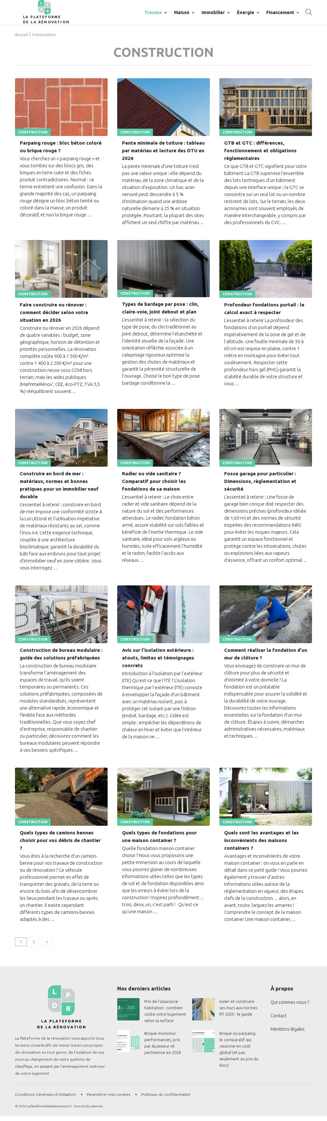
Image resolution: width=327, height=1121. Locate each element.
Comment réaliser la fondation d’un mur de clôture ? (265, 653)
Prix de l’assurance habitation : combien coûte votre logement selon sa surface (165, 1011)
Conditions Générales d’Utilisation (45, 1094)
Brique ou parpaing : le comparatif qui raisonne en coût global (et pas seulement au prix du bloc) (238, 1049)
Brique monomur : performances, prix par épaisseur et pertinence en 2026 (162, 1043)
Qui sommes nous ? (289, 1002)
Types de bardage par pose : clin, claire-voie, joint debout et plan (160, 307)
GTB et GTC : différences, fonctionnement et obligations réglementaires (260, 150)
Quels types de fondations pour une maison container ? (159, 836)
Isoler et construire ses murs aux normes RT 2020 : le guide (238, 1007)
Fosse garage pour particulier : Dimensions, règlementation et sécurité (260, 481)
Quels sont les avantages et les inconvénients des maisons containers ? (261, 840)
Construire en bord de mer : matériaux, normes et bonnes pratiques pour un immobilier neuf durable (59, 485)
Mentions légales (287, 1029)
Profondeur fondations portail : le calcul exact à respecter (264, 308)
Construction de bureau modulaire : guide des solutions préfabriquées (61, 653)
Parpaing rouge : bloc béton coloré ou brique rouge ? (61, 146)
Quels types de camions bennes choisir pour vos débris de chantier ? (60, 840)
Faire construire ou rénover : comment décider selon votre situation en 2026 (54, 312)
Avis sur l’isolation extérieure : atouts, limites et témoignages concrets (158, 657)
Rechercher (309, 12)
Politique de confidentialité (165, 1094)
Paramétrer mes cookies (108, 1094)
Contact (278, 1015)
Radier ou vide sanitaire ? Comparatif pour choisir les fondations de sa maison (154, 481)
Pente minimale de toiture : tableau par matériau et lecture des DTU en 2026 (163, 150)
